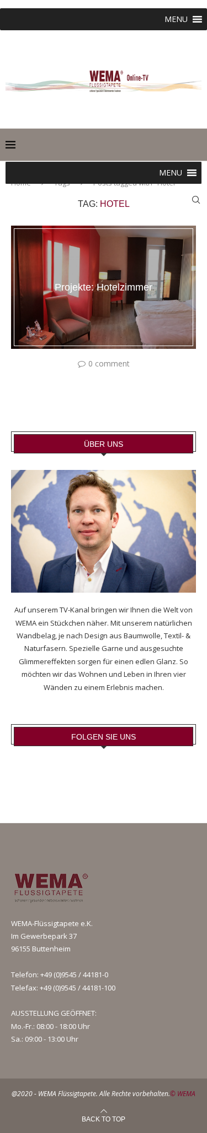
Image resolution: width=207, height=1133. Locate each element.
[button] (176, 19)
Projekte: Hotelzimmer (103, 287)
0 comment (109, 363)
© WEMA (182, 1093)
